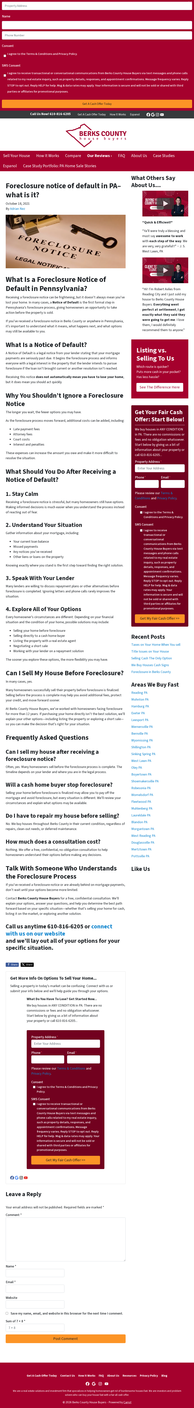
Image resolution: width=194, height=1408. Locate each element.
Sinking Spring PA (143, 754)
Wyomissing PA (142, 740)
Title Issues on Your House (150, 651)
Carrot (127, 1402)
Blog (164, 1376)
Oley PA (136, 767)
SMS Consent (11, 65)
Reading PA (139, 692)
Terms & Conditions (71, 1068)
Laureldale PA (140, 815)
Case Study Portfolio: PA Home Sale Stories (59, 166)
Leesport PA (139, 720)
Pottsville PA (140, 856)
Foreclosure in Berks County (151, 672)
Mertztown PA (141, 849)
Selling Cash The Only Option (151, 658)
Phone (36, 1052)
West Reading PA (143, 835)
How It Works (118, 114)
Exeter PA (138, 713)
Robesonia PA (141, 788)
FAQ (121, 156)
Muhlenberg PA (141, 808)
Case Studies (164, 156)
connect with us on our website (59, 930)
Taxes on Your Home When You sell (155, 644)
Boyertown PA (141, 774)
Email (72, 1052)
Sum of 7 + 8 (15, 1321)
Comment (14, 1215)
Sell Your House (16, 156)
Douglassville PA (142, 842)
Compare (73, 156)
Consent (8, 46)
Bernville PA (139, 733)
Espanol (135, 114)
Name (6, 16)
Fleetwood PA (141, 801)
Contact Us (67, 1376)
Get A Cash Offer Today (92, 114)
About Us (139, 156)
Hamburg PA (140, 706)
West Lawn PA (141, 760)
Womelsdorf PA (142, 795)
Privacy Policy (41, 1073)
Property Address (44, 1037)
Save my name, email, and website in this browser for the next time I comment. (67, 1313)
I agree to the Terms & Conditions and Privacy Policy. (42, 54)
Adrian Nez (17, 208)
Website (11, 1297)
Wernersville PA (142, 726)
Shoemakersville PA (145, 781)
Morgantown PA (142, 829)
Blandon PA (139, 822)
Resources (129, 1376)
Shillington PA (141, 747)
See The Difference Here (160, 387)
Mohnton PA (140, 699)
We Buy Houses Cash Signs (150, 665)
